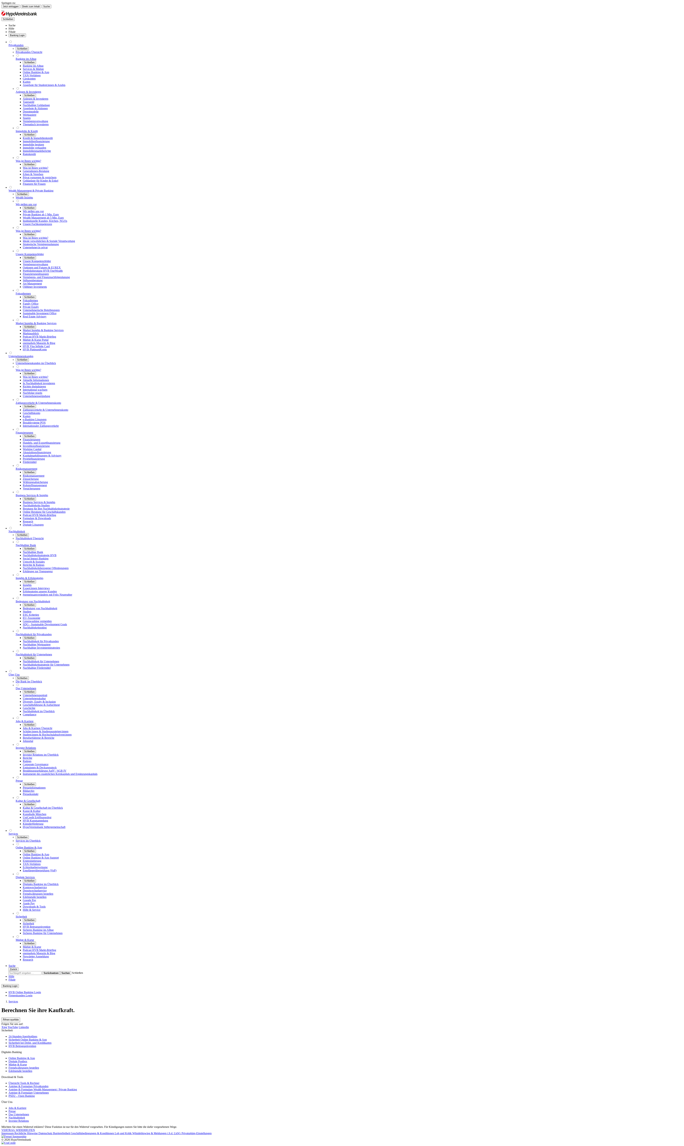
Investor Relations (19, 1120)
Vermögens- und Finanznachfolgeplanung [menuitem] (46, 277)
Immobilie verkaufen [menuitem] (34, 147)
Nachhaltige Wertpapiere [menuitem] (37, 644)
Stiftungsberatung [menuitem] (33, 280)
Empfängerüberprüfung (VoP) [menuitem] (39, 870)
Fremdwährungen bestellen (24, 1067)
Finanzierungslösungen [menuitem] (36, 273)
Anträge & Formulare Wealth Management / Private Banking (43, 1089)
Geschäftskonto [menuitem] (31, 413)
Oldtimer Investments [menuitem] (35, 286)
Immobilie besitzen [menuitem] (33, 144)
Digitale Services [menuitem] (25, 877)
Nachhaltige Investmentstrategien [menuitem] (41, 647)
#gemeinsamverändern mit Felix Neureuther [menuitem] (47, 594)
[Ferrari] (13, 1136)
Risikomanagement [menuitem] (26, 468)
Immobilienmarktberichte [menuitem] (37, 150)
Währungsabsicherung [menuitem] (35, 482)
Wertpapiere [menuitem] (29, 114)
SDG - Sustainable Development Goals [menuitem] (45, 624)
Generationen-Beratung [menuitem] (36, 171)
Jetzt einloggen (11, 6)
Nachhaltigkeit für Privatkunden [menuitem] (34, 634)
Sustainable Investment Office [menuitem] (39, 313)
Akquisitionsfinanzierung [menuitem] (37, 452)
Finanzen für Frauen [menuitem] (34, 183)
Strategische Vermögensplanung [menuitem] (41, 244)
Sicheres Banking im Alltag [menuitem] (38, 929)
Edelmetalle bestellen (20, 1070)
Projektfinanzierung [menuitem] (34, 458)
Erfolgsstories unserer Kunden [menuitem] (40, 591)
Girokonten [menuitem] (29, 78)
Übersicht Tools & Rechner (24, 1083)
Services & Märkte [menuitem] (33, 69)
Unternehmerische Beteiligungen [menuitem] (41, 310)
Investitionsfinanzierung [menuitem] (36, 445)
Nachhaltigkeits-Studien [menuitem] (36, 505)
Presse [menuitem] (19, 780)
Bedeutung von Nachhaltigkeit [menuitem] (33, 601)
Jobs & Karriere (17, 1107)
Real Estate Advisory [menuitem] (34, 316)
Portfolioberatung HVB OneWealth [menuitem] (43, 270)
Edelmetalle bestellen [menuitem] (34, 896)
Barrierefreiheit (62, 1133)
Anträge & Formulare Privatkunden (28, 1086)
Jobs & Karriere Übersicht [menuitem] (37, 728)
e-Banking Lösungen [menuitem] (34, 419)
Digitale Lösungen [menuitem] (33, 524)
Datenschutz (45, 1133)
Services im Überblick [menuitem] (28, 840)
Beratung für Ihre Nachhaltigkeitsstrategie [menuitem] (46, 508)
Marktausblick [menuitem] (31, 333)
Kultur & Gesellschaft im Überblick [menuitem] (43, 807)
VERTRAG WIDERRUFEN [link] (18, 1130)
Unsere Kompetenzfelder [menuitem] (30, 254)
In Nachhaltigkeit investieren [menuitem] (39, 383)
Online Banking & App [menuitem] (36, 72)
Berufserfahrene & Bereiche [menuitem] (38, 737)
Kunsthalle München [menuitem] (34, 814)
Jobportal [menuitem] (28, 741)
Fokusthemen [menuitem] (23, 293)
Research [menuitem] (28, 521)
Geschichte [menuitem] (29, 708)
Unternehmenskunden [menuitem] (21, 356)
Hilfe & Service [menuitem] (31, 909)
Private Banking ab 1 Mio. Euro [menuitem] (41, 214)
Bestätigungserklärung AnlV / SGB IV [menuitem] (44, 770)
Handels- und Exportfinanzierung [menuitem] (41, 442)
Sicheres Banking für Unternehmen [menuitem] (43, 933)
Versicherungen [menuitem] (31, 488)
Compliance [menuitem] (29, 714)
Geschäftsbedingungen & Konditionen (93, 1133)
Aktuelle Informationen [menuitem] (36, 380)
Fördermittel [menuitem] (30, 461)
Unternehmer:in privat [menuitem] (35, 247)
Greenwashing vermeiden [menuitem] (37, 621)
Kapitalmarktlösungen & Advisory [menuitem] (42, 455)
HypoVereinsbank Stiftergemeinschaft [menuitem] (44, 827)
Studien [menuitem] (27, 611)
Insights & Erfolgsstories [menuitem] (29, 578)
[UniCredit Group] (8, 1142)
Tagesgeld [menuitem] (28, 101)
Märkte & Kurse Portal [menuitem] (35, 339)
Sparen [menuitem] (27, 117)
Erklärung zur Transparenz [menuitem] (38, 571)
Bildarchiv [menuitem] (29, 790)
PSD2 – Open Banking (22, 1095)
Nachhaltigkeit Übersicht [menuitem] (30, 538)
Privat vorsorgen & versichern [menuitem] (39, 177)
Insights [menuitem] (27, 585)
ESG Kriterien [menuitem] (31, 614)
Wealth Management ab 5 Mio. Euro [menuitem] (43, 217)
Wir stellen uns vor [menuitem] (26, 204)
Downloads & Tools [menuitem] (34, 906)
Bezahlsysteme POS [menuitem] (34, 422)
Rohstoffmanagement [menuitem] (35, 485)
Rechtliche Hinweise (26, 1133)
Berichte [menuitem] (27, 757)
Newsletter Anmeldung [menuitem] (36, 956)
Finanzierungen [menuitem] (24, 432)
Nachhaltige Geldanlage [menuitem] (36, 105)
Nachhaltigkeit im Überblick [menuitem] (39, 711)
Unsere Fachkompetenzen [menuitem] (37, 224)
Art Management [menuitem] (32, 283)
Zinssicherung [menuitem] (31, 478)
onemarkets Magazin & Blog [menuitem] (39, 343)
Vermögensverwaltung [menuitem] (35, 121)
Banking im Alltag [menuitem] (26, 58)
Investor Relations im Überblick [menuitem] (41, 754)
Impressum (7, 1133)
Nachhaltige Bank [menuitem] (26, 545)
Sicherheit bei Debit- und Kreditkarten (30, 1042)
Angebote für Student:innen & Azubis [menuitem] (44, 85)
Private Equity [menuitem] (31, 306)
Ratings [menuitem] (27, 761)
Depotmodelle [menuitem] (31, 111)
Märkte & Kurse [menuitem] (25, 939)
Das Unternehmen (19, 1114)
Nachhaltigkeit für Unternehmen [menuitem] (34, 654)
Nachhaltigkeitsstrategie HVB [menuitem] (39, 555)
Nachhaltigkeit (17, 1117)
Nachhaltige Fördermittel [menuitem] (37, 667)
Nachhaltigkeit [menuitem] (17, 531)
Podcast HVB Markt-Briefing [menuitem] (39, 336)
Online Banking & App (22, 1058)
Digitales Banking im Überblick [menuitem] (41, 884)
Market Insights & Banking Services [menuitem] (36, 323)
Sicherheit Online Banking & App (28, 1039)
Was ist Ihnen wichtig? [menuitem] (28, 160)
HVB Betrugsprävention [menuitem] (36, 926)
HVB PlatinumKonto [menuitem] (35, 349)
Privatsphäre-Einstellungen (197, 1133)
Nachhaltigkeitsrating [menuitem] (35, 627)
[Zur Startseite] (19, 15)
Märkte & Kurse (18, 1064)
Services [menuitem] (13, 833)
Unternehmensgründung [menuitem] (36, 396)
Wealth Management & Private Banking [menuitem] (31, 190)
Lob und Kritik (123, 1133)
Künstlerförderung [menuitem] (33, 823)
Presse (12, 1111)
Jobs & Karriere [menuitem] (24, 721)
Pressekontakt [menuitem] (30, 794)
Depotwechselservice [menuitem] (35, 890)
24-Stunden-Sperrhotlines (23, 1036)
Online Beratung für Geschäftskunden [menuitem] (44, 511)
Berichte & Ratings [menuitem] (33, 564)
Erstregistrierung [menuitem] (32, 860)
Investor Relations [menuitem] (26, 747)
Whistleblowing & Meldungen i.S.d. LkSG (157, 1133)
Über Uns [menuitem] (14, 674)
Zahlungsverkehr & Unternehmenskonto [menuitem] (38, 402)
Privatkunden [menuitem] (16, 45)
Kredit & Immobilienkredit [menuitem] (38, 138)
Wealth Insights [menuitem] (24, 197)
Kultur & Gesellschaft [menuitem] (28, 800)
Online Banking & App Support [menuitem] (41, 857)
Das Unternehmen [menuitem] (26, 688)
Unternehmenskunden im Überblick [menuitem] (36, 363)
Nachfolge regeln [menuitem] (32, 392)
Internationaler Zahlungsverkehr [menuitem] (41, 425)
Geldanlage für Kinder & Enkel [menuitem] (40, 180)
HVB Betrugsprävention (22, 1046)
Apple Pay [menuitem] (29, 903)
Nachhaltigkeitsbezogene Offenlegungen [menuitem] (46, 568)
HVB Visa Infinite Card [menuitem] (36, 346)
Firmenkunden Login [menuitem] (20, 995)
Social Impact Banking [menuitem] (35, 558)
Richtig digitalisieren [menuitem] (34, 386)
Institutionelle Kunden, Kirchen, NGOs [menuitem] (45, 220)
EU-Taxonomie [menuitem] (31, 617)
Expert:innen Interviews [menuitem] (36, 588)
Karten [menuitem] (26, 81)
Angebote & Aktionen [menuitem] (35, 108)
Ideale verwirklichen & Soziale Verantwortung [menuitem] (49, 241)
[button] (77, 972)
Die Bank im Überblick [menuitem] (29, 681)
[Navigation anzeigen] (2, 10)
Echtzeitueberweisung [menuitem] (35, 867)
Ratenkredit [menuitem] (29, 154)
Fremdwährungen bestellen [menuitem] (38, 893)
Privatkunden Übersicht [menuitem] (29, 52)
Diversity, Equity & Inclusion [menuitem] (39, 701)
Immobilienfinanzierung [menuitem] (36, 141)
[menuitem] (12, 25)
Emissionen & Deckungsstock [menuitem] (40, 767)
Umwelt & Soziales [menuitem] (34, 561)
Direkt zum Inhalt (31, 6)
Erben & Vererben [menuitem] (33, 174)
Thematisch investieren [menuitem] (36, 124)
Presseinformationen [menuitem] (34, 787)
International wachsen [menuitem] (35, 389)
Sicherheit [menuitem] (21, 916)
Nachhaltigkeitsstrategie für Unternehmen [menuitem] (46, 664)
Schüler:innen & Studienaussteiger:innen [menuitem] (45, 731)
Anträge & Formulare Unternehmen (29, 1092)
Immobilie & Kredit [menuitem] (27, 131)
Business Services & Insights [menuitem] (32, 495)
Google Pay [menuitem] (29, 900)
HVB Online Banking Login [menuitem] (25, 992)
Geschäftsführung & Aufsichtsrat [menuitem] (41, 704)
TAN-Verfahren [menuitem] (32, 75)
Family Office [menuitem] (30, 303)
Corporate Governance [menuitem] (35, 764)
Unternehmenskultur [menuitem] (34, 698)
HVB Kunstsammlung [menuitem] (35, 820)
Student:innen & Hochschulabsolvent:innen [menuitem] (47, 734)
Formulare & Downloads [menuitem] (37, 518)
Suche (46, 6)
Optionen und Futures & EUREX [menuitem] (42, 267)
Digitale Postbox (18, 1061)
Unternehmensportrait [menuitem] (35, 695)
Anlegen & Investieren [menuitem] (28, 91)
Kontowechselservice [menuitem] (35, 887)
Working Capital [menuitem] (32, 449)
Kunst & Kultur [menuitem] (31, 810)
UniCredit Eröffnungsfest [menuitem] (37, 817)
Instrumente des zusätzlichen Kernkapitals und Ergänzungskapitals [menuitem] (60, 773)
